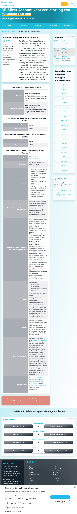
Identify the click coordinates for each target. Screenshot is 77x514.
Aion (64, 84)
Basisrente (19, 96)
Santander (64, 161)
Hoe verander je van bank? (63, 198)
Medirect (64, 147)
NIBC (64, 156)
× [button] (74, 487)
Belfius (64, 98)
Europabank (64, 125)
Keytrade (64, 143)
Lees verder (32, 495)
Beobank (64, 102)
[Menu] (64, 4)
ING (64, 134)
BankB (64, 93)
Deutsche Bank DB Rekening (37, 378)
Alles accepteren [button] (60, 497)
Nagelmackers (64, 152)
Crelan (64, 116)
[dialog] (38, 499)
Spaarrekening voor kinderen (68, 26)
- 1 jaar (38, 26)
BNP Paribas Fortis (64, 107)
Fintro (64, 129)
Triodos (64, 165)
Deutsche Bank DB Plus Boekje (37, 385)
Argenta (64, 89)
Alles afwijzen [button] (60, 502)
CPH (64, 111)
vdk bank (64, 170)
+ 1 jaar (23, 26)
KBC (64, 138)
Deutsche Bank (10, 32)
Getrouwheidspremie (17, 108)
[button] (26, 511)
